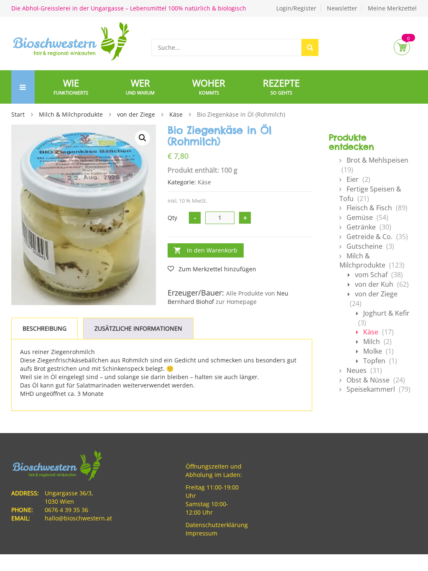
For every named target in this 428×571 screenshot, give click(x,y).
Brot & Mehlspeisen (377, 160)
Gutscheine (364, 246)
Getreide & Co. (369, 236)
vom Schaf (371, 274)
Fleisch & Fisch (369, 207)
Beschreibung (44, 328)
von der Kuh (374, 284)
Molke (372, 351)
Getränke (361, 227)
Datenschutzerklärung (217, 525)
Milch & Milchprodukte (71, 114)
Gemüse (359, 217)
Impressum (201, 533)
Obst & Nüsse (368, 380)
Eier (352, 179)
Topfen (374, 360)
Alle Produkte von (250, 293)
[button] (142, 137)
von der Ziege (136, 114)
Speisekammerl (370, 389)
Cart (402, 47)
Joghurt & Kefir (386, 313)
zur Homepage (236, 302)
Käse (176, 114)
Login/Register (296, 8)
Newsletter (342, 8)
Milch (371, 341)
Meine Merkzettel (392, 8)
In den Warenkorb (212, 250)
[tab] (44, 328)
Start (18, 114)
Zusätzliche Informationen (138, 328)
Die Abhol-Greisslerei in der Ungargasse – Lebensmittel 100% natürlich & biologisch (128, 8)
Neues (356, 370)
